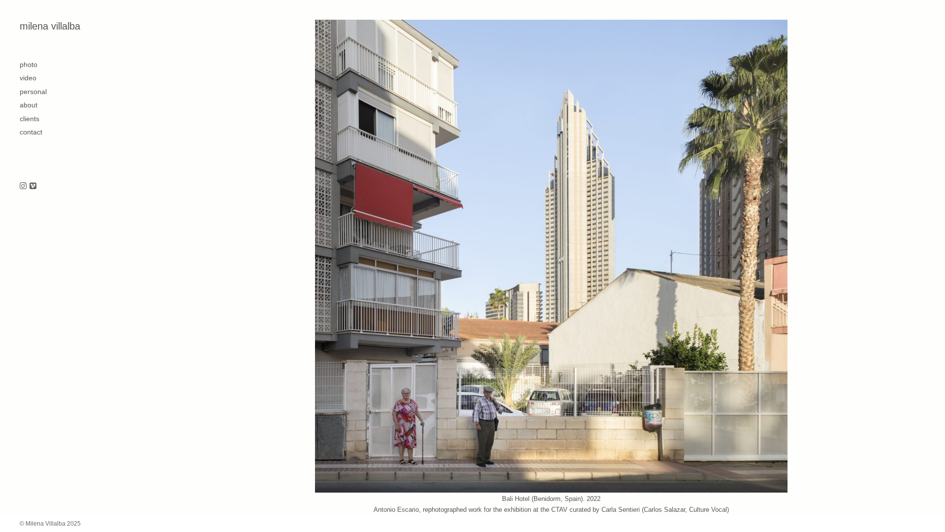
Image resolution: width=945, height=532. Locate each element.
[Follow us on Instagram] (23, 186)
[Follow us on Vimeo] (33, 186)
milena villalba (50, 26)
